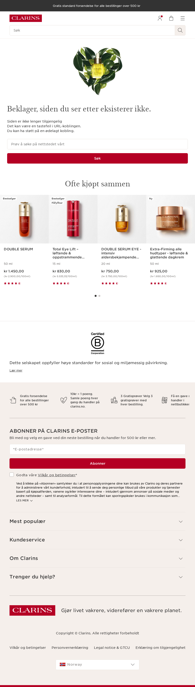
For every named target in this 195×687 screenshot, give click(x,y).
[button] (97, 517)
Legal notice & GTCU (112, 643)
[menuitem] (160, 18)
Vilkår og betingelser (57, 471)
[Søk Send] (180, 30)
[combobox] (97, 660)
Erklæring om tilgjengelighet (160, 643)
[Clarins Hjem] (26, 18)
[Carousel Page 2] (99, 296)
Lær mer (16, 370)
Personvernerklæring (70, 643)
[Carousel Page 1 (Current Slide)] (96, 296)
